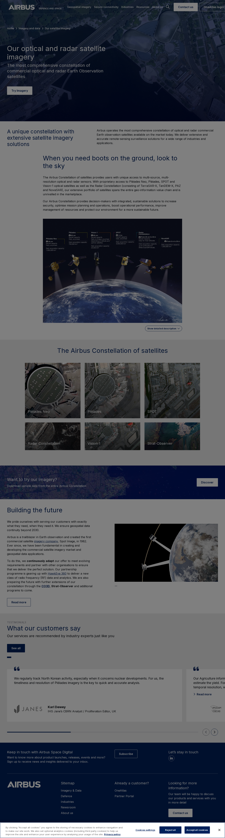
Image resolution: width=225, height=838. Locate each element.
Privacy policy (112, 834)
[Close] (219, 830)
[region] (112, 830)
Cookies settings (145, 829)
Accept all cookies (197, 829)
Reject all (170, 829)
